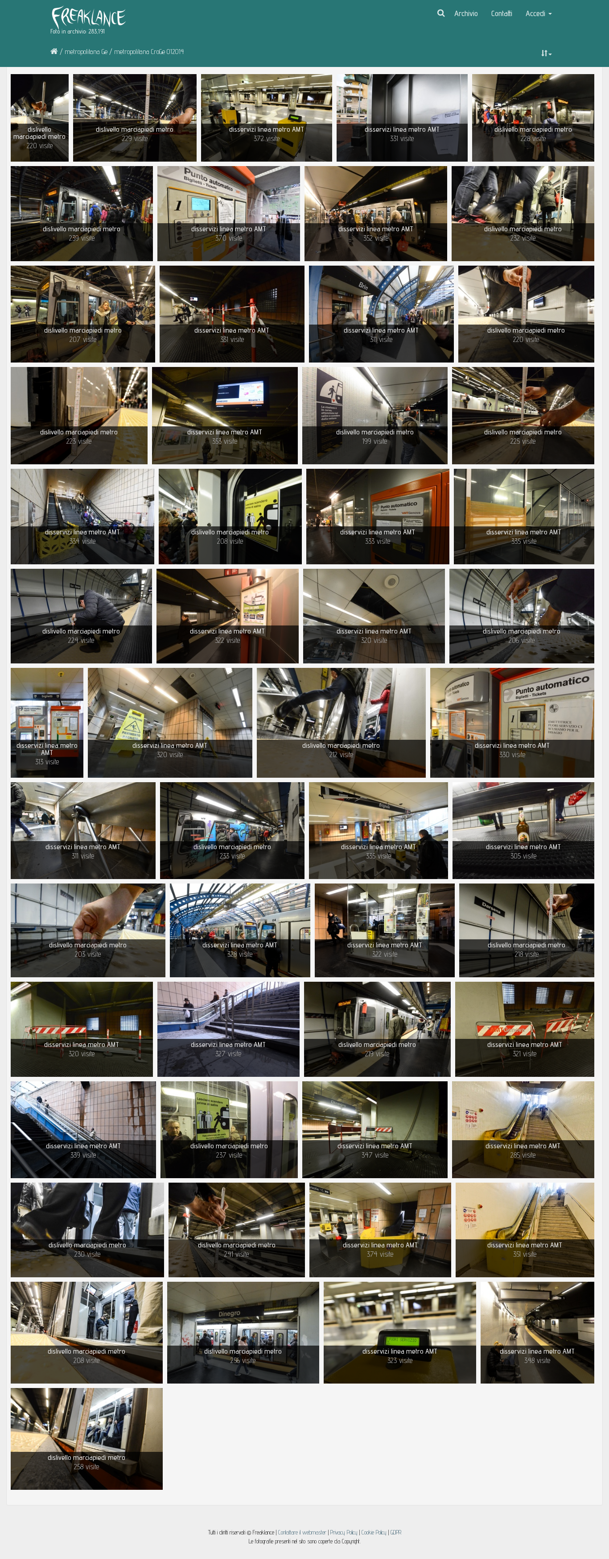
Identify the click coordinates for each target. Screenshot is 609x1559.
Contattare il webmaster (302, 1532)
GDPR (396, 1532)
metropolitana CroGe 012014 (149, 51)
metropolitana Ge (86, 51)
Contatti (501, 13)
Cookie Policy (375, 1532)
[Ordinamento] (547, 53)
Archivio (466, 13)
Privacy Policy (344, 1532)
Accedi (536, 13)
